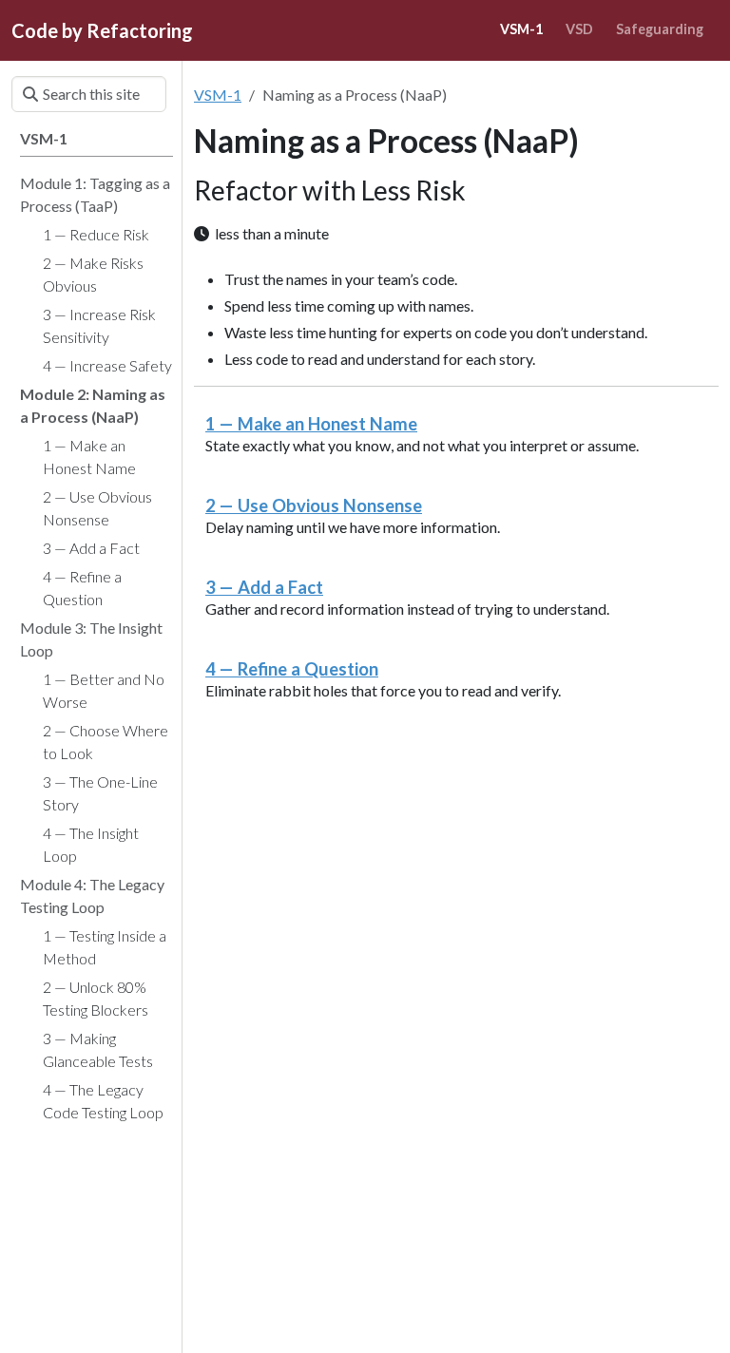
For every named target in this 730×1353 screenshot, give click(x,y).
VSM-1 (217, 95)
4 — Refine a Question (291, 668)
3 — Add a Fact (264, 587)
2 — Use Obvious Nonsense (313, 505)
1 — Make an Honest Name (311, 423)
